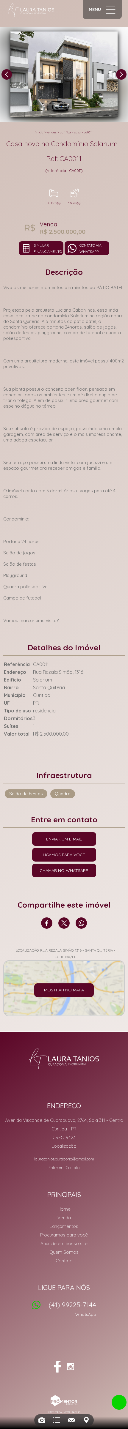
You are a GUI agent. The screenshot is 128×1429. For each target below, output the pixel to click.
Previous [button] (6, 74)
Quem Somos (64, 1252)
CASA (77, 132)
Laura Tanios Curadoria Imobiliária (64, 1058)
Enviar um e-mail (64, 839)
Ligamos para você (64, 854)
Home (64, 1209)
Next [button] (121, 74)
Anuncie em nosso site (64, 1243)
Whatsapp (81, 923)
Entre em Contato (64, 1167)
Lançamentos (64, 1226)
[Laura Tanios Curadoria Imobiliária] (31, 9)
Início (39, 132)
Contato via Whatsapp (90, 248)
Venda (64, 1217)
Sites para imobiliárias (64, 1412)
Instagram (71, 1367)
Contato (64, 1261)
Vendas (51, 132)
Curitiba (65, 132)
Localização (64, 1146)
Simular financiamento (48, 248)
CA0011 (88, 132)
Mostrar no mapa (64, 990)
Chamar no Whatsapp (64, 870)
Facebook (46, 923)
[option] (64, 74)
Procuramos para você (64, 1235)
